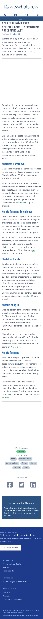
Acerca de (7, 593)
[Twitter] (5, 15)
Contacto (6, 596)
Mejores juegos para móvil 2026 (16, 582)
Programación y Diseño (12, 564)
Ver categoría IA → (10, 547)
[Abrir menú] (21, 18)
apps (14, 459)
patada (17, 467)
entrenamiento (12, 463)
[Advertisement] (21, 80)
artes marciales (25, 459)
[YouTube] (27, 15)
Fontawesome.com (15, 615)
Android (14, 347)
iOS (36, 344)
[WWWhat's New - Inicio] (21, 7)
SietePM (35, 615)
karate (33, 463)
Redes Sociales (9, 571)
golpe (25, 463)
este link (27, 296)
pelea (26, 467)
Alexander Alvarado (23, 503)
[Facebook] (16, 15)
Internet (6, 567)
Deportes (21, 451)
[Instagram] (38, 15)
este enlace (21, 203)
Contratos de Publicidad (12, 600)
